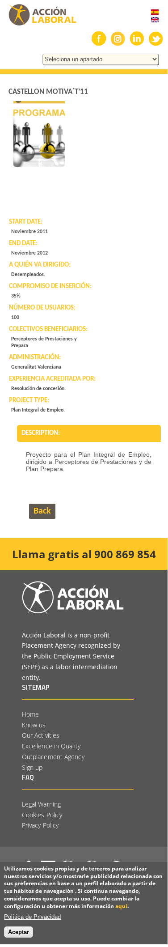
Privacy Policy (40, 825)
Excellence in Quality (51, 746)
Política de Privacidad (32, 916)
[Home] (38, 25)
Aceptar (18, 932)
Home (30, 714)
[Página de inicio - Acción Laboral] (73, 611)
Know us (34, 725)
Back (42, 511)
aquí (121, 906)
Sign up (32, 767)
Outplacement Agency (53, 756)
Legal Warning (41, 804)
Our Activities (40, 735)
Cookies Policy (42, 815)
